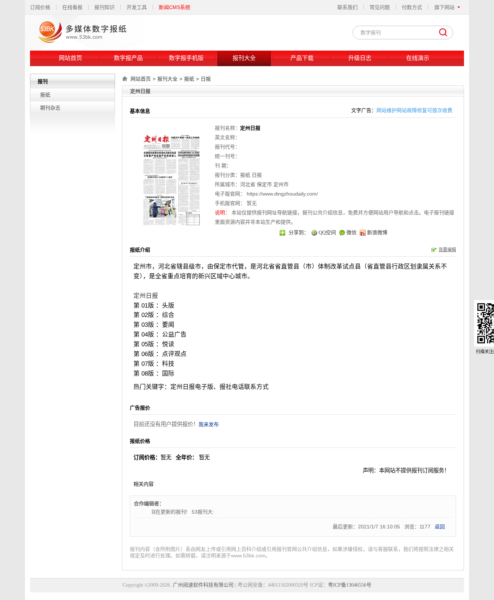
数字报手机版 (186, 58)
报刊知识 (104, 7)
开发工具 (137, 7)
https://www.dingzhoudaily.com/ (282, 194)
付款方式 (412, 7)
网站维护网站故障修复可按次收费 (414, 110)
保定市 (264, 184)
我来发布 (209, 424)
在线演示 (417, 58)
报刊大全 (244, 58)
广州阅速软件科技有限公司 (203, 585)
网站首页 (70, 58)
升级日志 (359, 58)
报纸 (45, 95)
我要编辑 (447, 249)
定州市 (281, 184)
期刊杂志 (50, 108)
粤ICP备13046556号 (349, 585)
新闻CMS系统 (174, 7)
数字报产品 (128, 58)
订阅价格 (40, 7)
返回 (440, 527)
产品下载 (302, 58)
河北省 (247, 184)
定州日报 (145, 295)
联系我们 (347, 7)
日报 (206, 79)
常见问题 (380, 7)
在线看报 (72, 7)
